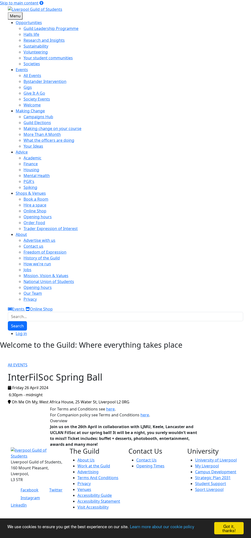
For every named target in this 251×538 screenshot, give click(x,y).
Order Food (34, 222)
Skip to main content (19, 3)
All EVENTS (17, 365)
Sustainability (36, 46)
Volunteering (36, 52)
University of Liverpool (216, 460)
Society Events (37, 99)
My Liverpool (207, 466)
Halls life (31, 34)
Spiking (30, 187)
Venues (84, 489)
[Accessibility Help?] (41, 3)
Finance (31, 164)
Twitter (56, 490)
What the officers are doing (49, 140)
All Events (32, 75)
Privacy (30, 299)
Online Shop (35, 211)
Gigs (28, 87)
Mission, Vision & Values (46, 275)
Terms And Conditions (97, 477)
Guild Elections (37, 122)
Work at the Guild (93, 466)
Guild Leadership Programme (51, 28)
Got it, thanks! (229, 528)
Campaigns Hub (38, 116)
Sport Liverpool (209, 489)
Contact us (33, 246)
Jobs (27, 269)
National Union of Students (49, 281)
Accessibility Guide (94, 495)
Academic (32, 158)
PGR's (29, 181)
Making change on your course (52, 128)
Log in (21, 333)
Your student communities (48, 58)
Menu (15, 16)
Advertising (88, 471)
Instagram (30, 497)
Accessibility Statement (98, 501)
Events (18, 309)
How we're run (37, 264)
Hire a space (35, 205)
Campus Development (215, 471)
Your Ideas (33, 146)
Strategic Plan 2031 (213, 477)
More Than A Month (42, 134)
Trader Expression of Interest (51, 228)
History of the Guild (42, 258)
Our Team (33, 293)
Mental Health (37, 175)
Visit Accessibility (93, 507)
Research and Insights (44, 40)
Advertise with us (39, 240)
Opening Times (150, 466)
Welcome (32, 105)
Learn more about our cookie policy (162, 526)
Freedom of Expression (45, 252)
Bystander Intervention (45, 81)
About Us (86, 460)
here (110, 409)
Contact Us (146, 460)
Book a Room (36, 199)
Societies (32, 63)
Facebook (29, 490)
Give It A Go (34, 93)
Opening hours (38, 216)
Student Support (210, 483)
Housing (31, 169)
